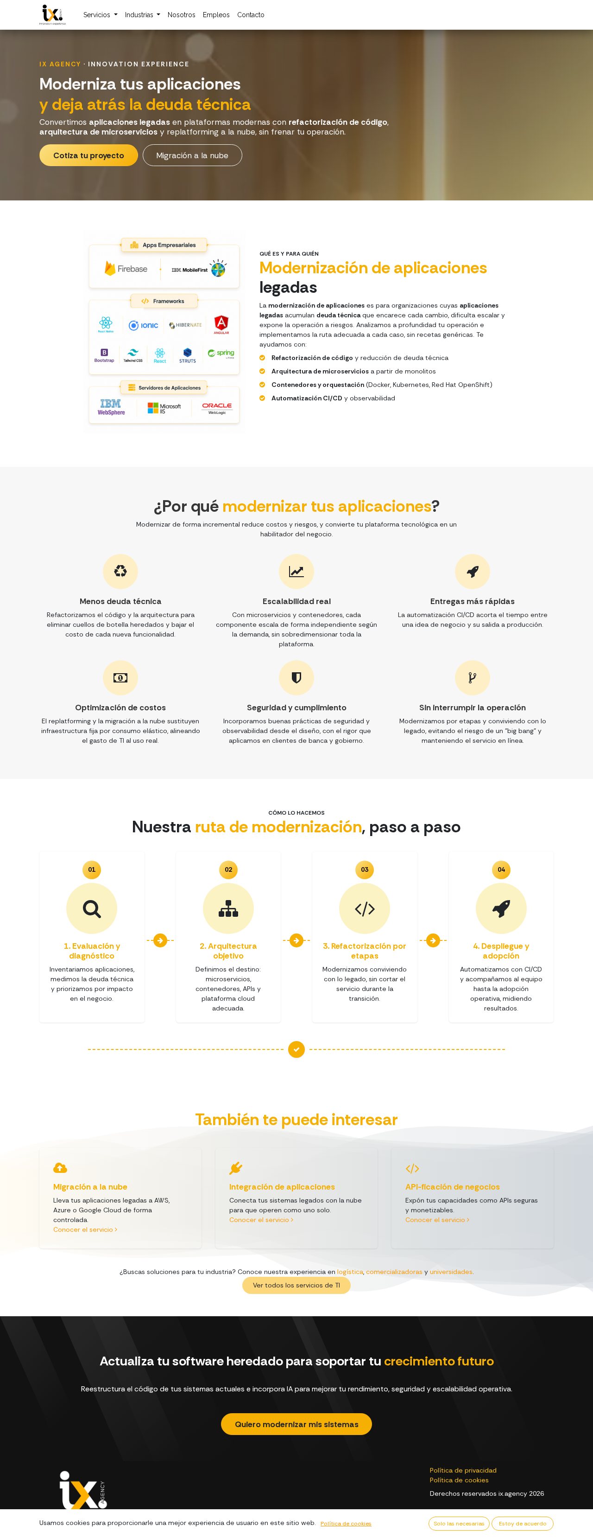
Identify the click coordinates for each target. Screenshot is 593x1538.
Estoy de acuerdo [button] (523, 1523)
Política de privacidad (463, 1470)
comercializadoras (394, 1272)
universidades (451, 1272)
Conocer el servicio (84, 1229)
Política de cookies (459, 1480)
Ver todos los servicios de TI (296, 1285)
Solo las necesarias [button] (459, 1523)
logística (350, 1272)
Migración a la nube (192, 155)
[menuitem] (100, 15)
